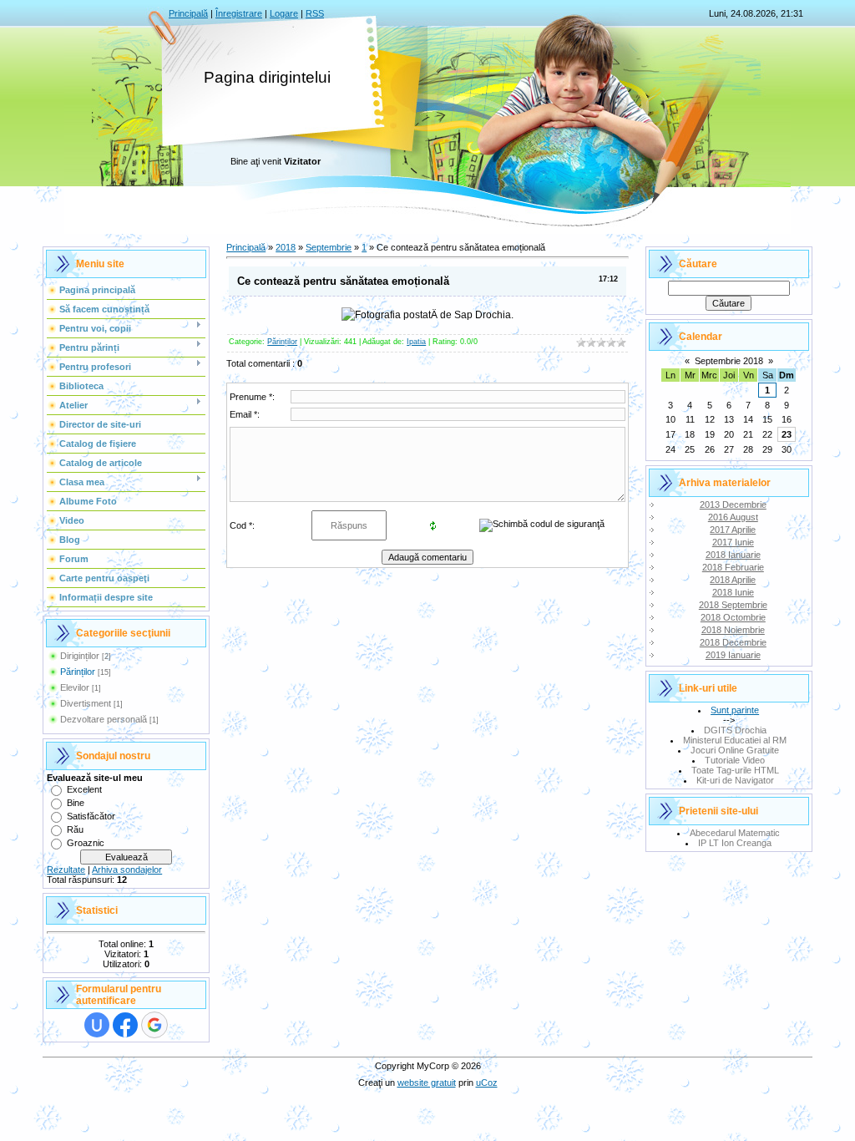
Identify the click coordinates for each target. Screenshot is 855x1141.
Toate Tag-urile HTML (735, 770)
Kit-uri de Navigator (735, 780)
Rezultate (66, 870)
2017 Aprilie (733, 530)
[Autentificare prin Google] (154, 1025)
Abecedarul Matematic (735, 833)
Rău (75, 829)
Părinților (77, 672)
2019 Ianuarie (733, 655)
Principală (188, 13)
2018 (286, 247)
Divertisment (85, 703)
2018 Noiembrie (733, 630)
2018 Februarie (733, 567)
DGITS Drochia (735, 730)
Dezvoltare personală (103, 719)
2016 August (733, 517)
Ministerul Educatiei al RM (735, 740)
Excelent (84, 789)
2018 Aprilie (733, 580)
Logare (284, 13)
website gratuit (426, 1083)
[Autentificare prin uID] (96, 1024)
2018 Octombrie (733, 617)
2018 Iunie (733, 592)
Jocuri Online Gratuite (735, 750)
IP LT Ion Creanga (735, 843)
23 (787, 434)
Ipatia (416, 341)
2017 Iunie (733, 542)
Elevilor (74, 687)
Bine (75, 803)
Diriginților (79, 656)
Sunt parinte (735, 710)
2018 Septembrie (733, 605)
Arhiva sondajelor (127, 870)
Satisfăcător (91, 816)
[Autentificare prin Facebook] (125, 1024)
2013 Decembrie (733, 505)
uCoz (487, 1083)
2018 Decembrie (733, 642)
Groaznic (85, 843)
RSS (315, 13)
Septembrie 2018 (729, 361)
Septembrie (329, 247)
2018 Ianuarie (733, 555)
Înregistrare (238, 13)
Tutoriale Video (735, 760)
